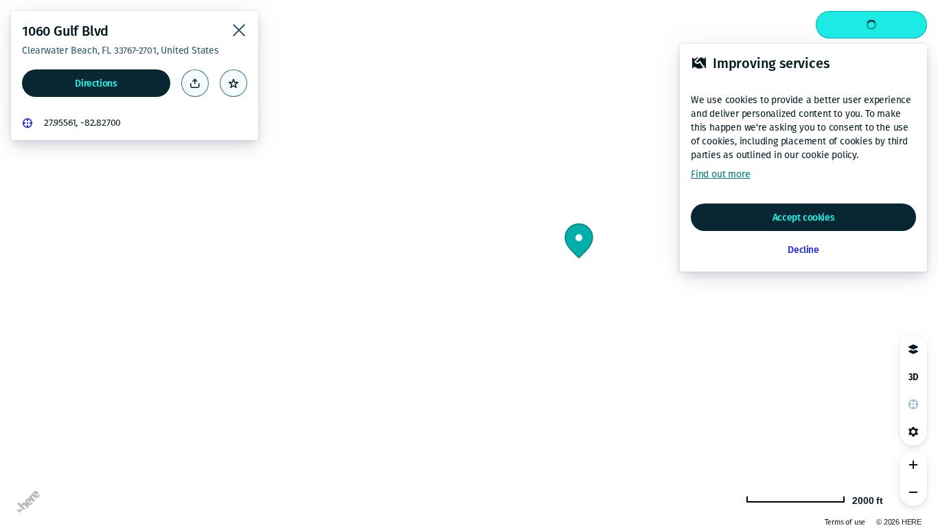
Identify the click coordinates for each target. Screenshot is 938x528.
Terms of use (845, 522)
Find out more (720, 174)
